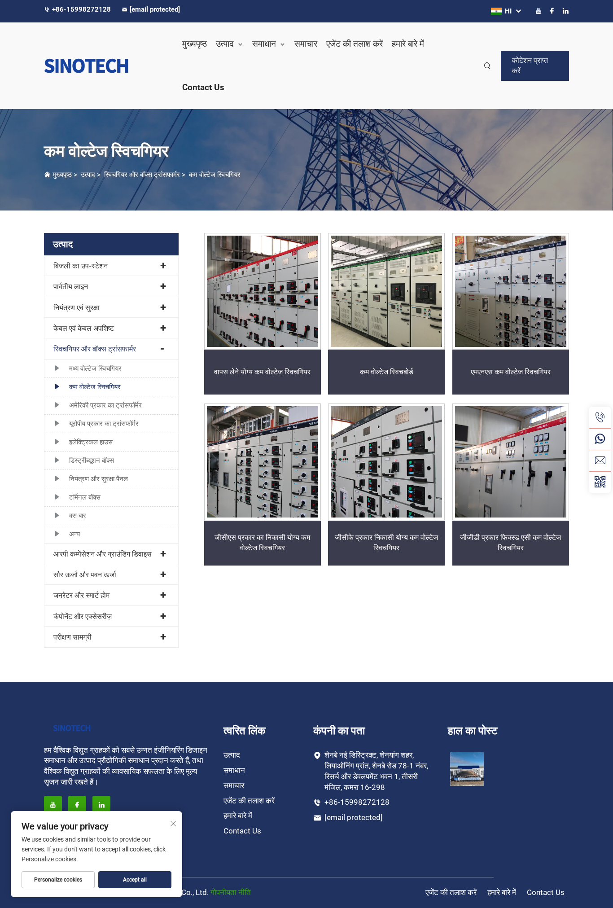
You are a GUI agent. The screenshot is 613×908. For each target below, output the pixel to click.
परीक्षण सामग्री (72, 637)
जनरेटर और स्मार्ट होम (81, 595)
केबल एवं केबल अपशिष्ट (83, 328)
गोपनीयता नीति (230, 892)
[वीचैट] (600, 482)
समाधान (264, 44)
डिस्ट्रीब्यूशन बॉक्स (91, 460)
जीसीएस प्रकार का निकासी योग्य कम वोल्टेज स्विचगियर (262, 542)
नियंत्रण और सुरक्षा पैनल (98, 479)
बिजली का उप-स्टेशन (80, 266)
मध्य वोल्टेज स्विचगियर (95, 368)
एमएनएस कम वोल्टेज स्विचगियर (511, 372)
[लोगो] (104, 65)
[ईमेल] (600, 460)
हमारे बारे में (408, 44)
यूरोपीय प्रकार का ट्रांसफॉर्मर (104, 424)
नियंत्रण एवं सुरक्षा (76, 307)
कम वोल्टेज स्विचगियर (215, 175)
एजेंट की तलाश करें (354, 44)
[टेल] (600, 417)
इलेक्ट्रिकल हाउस (91, 442)
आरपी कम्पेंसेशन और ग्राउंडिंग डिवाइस (102, 554)
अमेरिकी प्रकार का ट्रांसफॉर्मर (105, 405)
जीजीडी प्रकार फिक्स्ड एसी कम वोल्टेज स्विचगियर (510, 542)
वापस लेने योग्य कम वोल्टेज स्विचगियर (262, 372)
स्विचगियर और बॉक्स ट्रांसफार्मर (142, 175)
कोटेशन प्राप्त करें (530, 65)
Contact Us (203, 87)
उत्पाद (225, 44)
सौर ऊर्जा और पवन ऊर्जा (84, 574)
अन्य (74, 534)
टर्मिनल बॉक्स (85, 497)
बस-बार (77, 516)
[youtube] (538, 11)
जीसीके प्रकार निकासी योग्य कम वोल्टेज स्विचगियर (386, 542)
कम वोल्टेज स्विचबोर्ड (386, 372)
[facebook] (552, 11)
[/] (72, 727)
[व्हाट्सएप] (600, 439)
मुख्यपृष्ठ (194, 44)
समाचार (305, 44)
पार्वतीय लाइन (70, 286)
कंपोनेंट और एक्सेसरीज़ (82, 616)
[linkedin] (565, 11)
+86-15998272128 (82, 9)
